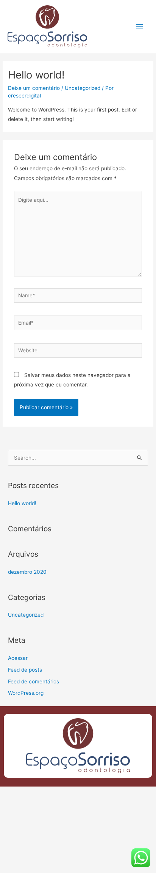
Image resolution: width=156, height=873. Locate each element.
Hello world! (22, 503)
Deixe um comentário (34, 88)
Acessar (18, 658)
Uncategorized (82, 88)
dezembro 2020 (27, 572)
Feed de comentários (33, 681)
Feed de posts (25, 670)
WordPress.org (26, 693)
